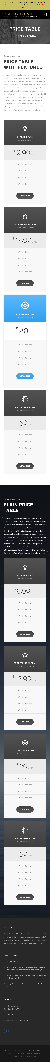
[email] (23, 7)
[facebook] (27, 7)
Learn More (25, 196)
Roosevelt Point (12, 961)
